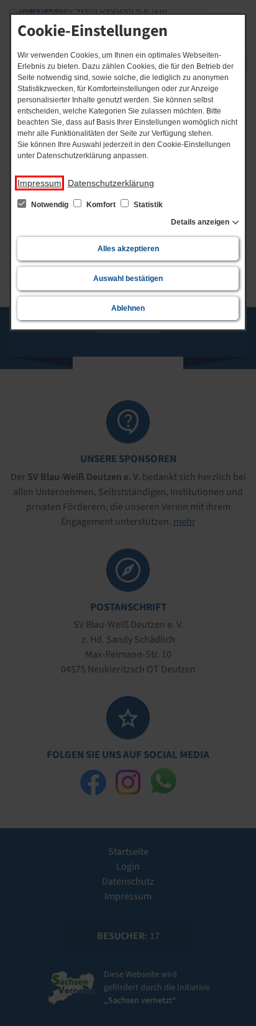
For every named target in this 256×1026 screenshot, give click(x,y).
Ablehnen (128, 308)
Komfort (101, 204)
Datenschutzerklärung (111, 183)
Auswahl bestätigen (128, 278)
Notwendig (49, 204)
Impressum (39, 183)
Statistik (147, 204)
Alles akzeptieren (128, 248)
